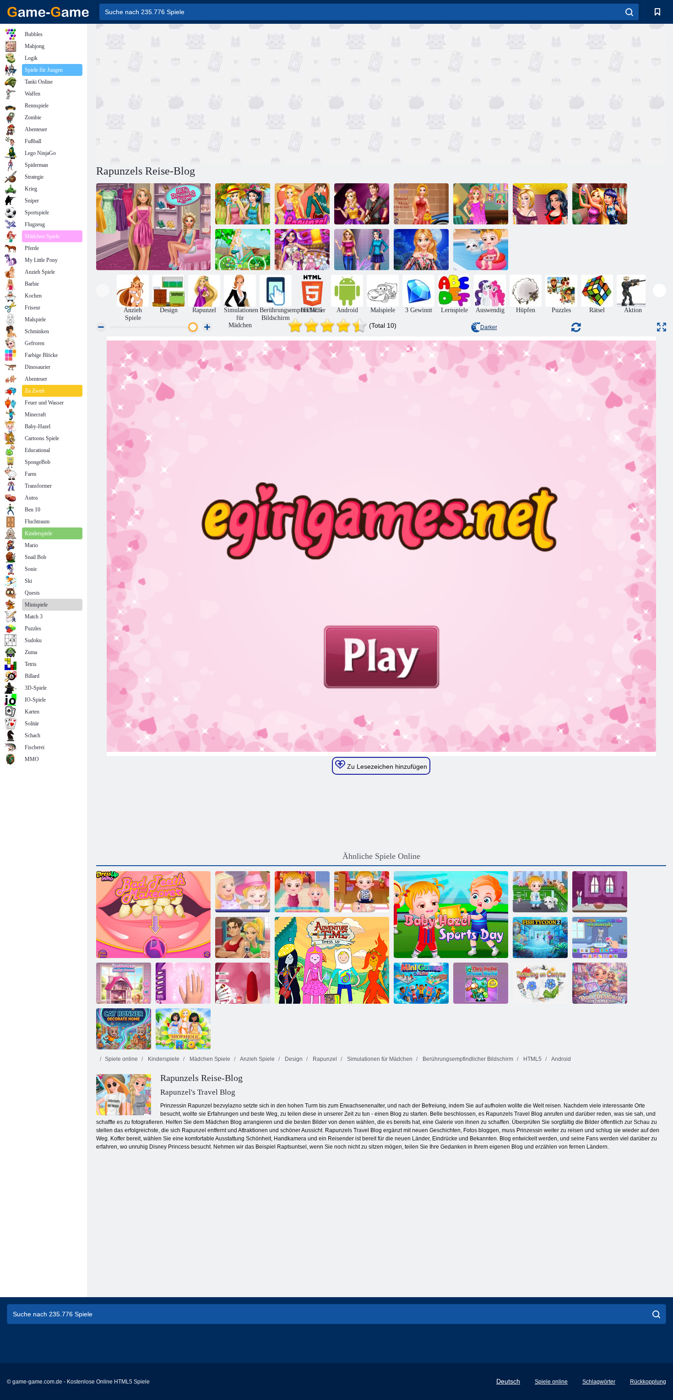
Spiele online (121, 1059)
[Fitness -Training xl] (242, 937)
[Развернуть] (661, 327)
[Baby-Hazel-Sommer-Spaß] (480, 249)
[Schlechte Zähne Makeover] (153, 914)
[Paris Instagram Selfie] (599, 203)
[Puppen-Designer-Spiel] (599, 983)
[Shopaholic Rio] (183, 1028)
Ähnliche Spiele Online (381, 856)
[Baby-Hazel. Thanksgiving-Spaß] (302, 891)
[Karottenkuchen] (599, 891)
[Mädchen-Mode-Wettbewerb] (361, 249)
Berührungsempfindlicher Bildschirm (467, 1059)
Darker (488, 327)
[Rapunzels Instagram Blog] (480, 203)
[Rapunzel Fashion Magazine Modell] (421, 203)
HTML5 (532, 1059)
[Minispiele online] (421, 983)
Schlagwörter (598, 1382)
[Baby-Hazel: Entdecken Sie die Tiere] (540, 891)
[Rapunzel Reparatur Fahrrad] (242, 249)
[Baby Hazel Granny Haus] (242, 891)
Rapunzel (324, 1059)
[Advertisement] (238, 93)
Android (560, 1059)
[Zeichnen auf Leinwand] (540, 983)
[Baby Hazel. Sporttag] (451, 914)
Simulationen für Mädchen (379, 1059)
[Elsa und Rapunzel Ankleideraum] (153, 226)
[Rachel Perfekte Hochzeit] (302, 249)
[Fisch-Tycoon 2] (540, 937)
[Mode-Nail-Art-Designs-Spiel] (183, 983)
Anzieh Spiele (257, 1059)
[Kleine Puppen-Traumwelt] (480, 983)
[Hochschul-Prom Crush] (361, 203)
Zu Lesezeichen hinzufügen (386, 766)
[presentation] (102, 290)
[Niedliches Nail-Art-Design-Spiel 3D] (242, 983)
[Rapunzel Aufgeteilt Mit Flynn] (302, 203)
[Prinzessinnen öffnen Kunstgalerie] (540, 203)
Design (293, 1059)
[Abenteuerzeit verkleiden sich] (332, 960)
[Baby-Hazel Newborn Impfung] (361, 891)
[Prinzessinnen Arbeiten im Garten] (242, 203)
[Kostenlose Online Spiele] (48, 12)
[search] (629, 12)
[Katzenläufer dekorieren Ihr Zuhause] (123, 1028)
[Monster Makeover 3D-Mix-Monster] (599, 937)
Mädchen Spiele (209, 1059)
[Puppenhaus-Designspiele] (123, 983)
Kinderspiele (163, 1059)
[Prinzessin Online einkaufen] (421, 249)
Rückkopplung (648, 1382)
